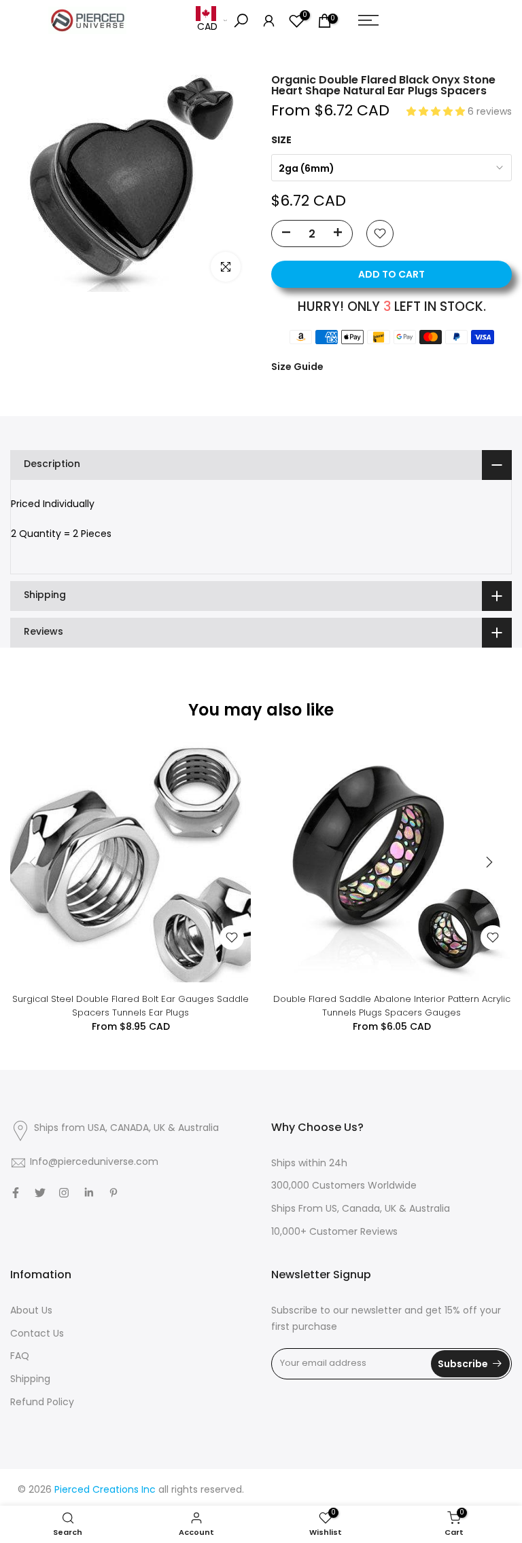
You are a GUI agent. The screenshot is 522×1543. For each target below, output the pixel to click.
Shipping (30, 1380)
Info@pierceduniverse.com (94, 1162)
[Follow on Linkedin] (88, 1193)
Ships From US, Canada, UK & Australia (360, 1209)
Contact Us (37, 1334)
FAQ (19, 1357)
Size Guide (297, 366)
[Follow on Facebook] (15, 1193)
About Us (31, 1311)
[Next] (488, 862)
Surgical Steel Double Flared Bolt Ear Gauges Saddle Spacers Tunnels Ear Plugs (130, 1005)
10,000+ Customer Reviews (334, 1232)
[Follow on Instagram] (64, 1193)
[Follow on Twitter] (40, 1193)
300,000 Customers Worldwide (344, 1186)
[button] (437, 112)
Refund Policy (42, 1403)
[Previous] (34, 862)
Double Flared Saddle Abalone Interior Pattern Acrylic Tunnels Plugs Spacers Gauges (391, 1005)
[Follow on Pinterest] (113, 1193)
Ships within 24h (309, 1164)
